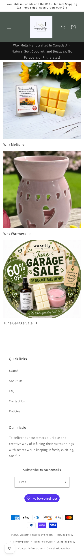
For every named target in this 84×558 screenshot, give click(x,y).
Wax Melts (11, 144)
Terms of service (43, 541)
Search (14, 371)
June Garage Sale (18, 323)
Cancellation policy (58, 548)
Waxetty (25, 534)
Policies (14, 411)
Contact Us (17, 401)
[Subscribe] (64, 482)
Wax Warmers (14, 233)
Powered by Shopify (41, 534)
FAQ (12, 391)
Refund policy (65, 534)
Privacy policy (21, 541)
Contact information (30, 548)
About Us (15, 381)
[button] (9, 27)
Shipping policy (66, 541)
